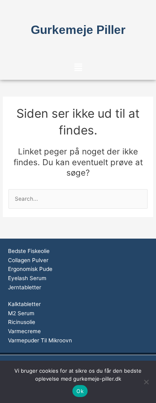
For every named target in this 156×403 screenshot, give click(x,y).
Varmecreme (24, 331)
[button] (78, 67)
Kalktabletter (24, 304)
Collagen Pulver (28, 260)
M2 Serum (21, 313)
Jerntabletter (24, 287)
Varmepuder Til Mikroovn (40, 340)
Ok (80, 391)
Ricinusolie (21, 322)
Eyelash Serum (27, 278)
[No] (146, 382)
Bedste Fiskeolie (29, 251)
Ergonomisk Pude (30, 269)
